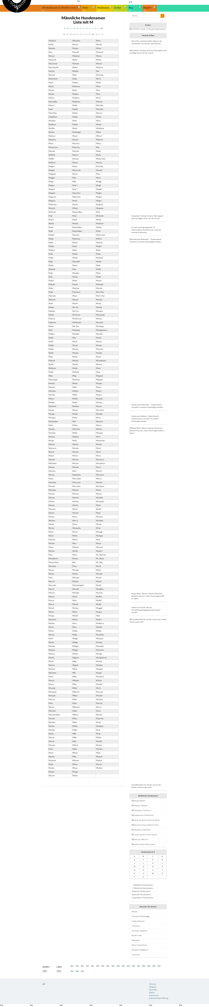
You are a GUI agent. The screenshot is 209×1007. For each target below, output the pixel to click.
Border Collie (137, 935)
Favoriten (153, 990)
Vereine (152, 984)
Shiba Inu (144, 839)
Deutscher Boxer (153, 820)
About (151, 993)
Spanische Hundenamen (141, 894)
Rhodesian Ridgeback (140, 950)
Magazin (152, 987)
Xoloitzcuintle (149, 844)
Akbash (142, 801)
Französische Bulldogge (140, 916)
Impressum (154, 995)
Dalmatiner (146, 830)
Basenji (134, 911)
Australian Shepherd (139, 931)
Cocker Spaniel (151, 835)
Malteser (143, 806)
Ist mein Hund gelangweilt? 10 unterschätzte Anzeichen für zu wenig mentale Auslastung (146, 230)
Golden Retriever (138, 921)
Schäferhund (148, 815)
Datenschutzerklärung (158, 998)
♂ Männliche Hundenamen (142, 888)
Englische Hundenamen (141, 891)
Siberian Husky (153, 825)
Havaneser (136, 955)
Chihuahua (146, 810)
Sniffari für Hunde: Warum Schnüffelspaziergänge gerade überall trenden (145, 610)
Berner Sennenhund (139, 945)
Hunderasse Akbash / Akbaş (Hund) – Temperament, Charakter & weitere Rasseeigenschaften (145, 418)
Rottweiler (136, 940)
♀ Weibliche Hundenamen (142, 885)
